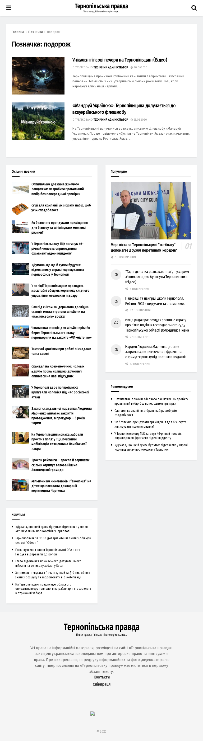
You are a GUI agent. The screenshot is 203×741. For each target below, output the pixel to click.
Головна (18, 32)
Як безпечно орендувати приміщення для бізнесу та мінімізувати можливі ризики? (59, 227)
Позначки (35, 32)
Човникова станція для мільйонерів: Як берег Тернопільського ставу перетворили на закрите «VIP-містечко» (61, 332)
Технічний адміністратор (111, 67)
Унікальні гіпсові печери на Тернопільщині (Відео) (119, 60)
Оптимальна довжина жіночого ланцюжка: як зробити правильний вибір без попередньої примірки (57, 189)
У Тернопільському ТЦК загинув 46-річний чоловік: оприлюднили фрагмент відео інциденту (57, 248)
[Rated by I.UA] (101, 715)
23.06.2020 (140, 119)
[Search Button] (194, 8)
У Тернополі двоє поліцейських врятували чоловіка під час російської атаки (60, 392)
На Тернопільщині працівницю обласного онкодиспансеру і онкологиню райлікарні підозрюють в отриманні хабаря (53, 589)
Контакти (102, 677)
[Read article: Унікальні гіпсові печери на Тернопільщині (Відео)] (38, 76)
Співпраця (101, 684)
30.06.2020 (140, 67)
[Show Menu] (8, 8)
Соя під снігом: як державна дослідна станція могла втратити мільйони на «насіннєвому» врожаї (60, 311)
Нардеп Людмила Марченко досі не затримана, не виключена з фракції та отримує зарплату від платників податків (155, 351)
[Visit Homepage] (101, 8)
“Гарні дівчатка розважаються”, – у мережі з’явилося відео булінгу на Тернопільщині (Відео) (157, 277)
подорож (54, 32)
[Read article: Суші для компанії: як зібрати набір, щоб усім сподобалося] (20, 209)
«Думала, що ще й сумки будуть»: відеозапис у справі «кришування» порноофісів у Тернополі (57, 269)
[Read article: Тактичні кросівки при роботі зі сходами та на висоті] (20, 353)
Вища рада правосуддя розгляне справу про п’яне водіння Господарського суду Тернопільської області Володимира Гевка (157, 325)
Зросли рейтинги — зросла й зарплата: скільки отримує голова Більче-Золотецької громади (60, 464)
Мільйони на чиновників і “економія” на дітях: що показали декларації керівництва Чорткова (61, 486)
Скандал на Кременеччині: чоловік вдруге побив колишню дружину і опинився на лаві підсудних (57, 371)
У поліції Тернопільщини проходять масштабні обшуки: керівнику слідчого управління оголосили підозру (60, 290)
